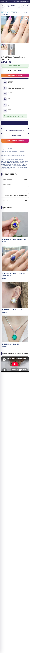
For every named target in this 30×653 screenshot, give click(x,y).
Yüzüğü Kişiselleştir (16, 135)
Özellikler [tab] (10, 149)
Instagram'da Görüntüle (16, 75)
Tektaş (8, 12)
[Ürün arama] (19, 6)
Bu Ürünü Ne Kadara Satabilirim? (16, 140)
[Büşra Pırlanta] (11, 6)
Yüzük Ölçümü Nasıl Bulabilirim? (16, 130)
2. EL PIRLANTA (5, 11)
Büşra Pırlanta (4, 165)
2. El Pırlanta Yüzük (14, 165)
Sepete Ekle (16, 123)
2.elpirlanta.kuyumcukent (16, 167)
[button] (26, 18)
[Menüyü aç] (3, 6)
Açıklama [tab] (4, 149)
